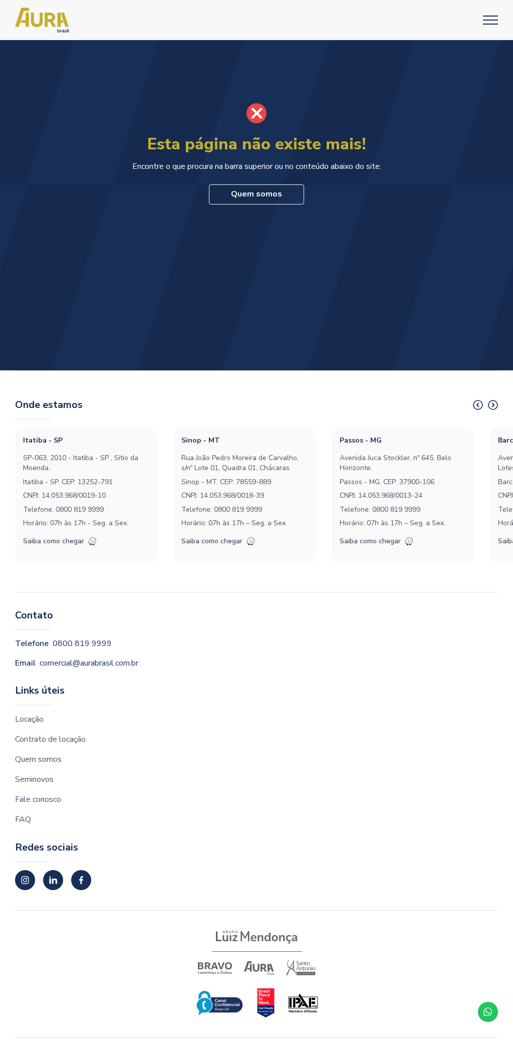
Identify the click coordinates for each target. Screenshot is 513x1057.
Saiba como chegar (53, 541)
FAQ (23, 819)
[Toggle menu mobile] (490, 20)
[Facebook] (81, 880)
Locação (29, 719)
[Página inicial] (42, 20)
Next (493, 405)
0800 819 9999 (80, 509)
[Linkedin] (53, 880)
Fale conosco (38, 799)
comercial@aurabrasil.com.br (89, 663)
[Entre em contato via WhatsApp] (488, 1012)
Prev (478, 405)
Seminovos (34, 779)
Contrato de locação (50, 739)
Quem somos (256, 193)
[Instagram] (25, 880)
